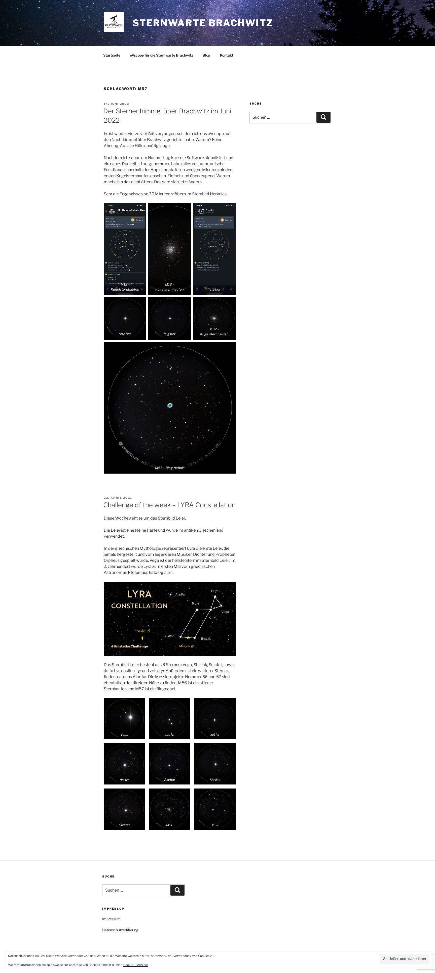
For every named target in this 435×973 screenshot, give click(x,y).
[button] (124, 718)
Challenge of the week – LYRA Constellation (169, 505)
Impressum (111, 919)
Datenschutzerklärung (120, 930)
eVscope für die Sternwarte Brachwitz (161, 55)
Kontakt (226, 55)
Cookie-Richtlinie (135, 965)
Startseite (111, 55)
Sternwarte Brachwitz (203, 22)
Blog (206, 55)
